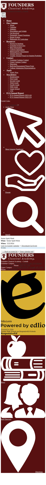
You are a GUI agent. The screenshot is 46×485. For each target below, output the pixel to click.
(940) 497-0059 (11, 269)
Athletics (13, 29)
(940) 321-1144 (24, 265)
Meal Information (16, 48)
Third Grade (14, 83)
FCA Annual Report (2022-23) (21, 97)
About (12, 25)
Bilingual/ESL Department (19, 52)
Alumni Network (16, 54)
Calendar (13, 27)
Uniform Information (17, 50)
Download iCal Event (29, 246)
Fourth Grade (14, 85)
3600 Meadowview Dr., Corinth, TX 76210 (28, 267)
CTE (11, 91)
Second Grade (15, 81)
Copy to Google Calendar (10, 246)
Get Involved (14, 33)
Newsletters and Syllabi (18, 31)
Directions (13, 64)
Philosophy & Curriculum (19, 39)
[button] (12, 23)
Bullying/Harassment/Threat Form (22, 66)
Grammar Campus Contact (19, 60)
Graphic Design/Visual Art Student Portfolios (26, 56)
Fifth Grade (14, 87)
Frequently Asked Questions (20, 35)
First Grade (14, 79)
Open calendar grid (26, 252)
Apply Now (14, 72)
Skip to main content (8, 2)
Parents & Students (16, 44)
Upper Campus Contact (18, 62)
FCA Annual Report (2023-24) (21, 95)
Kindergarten (14, 77)
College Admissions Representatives (22, 68)
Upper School (15, 89)
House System (15, 37)
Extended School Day (17, 46)
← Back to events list (9, 252)
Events (3, 248)
